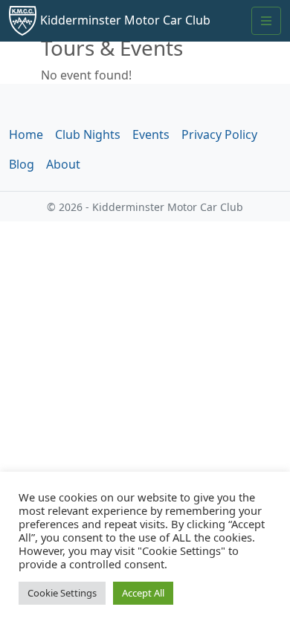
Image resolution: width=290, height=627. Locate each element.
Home (26, 134)
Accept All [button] (143, 593)
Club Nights (87, 134)
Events (151, 134)
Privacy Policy (219, 134)
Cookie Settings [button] (62, 593)
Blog (21, 164)
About (63, 164)
